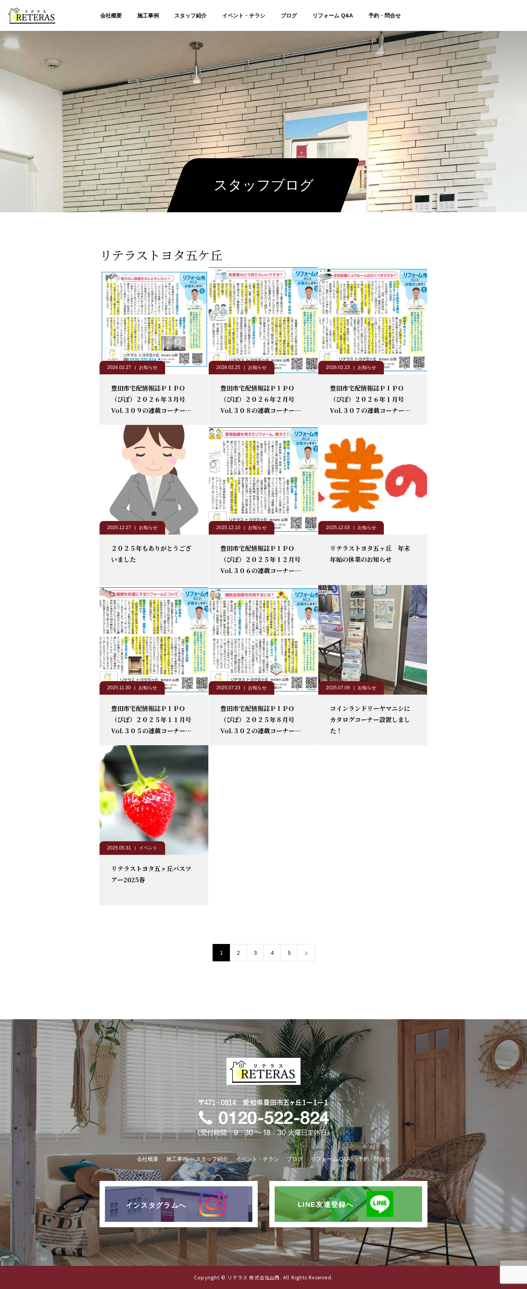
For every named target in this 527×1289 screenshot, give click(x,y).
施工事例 (148, 15)
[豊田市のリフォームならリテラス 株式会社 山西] (32, 15)
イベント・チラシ (243, 15)
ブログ (289, 15)
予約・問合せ (384, 15)
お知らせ (148, 367)
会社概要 (111, 15)
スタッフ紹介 (190, 15)
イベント (148, 848)
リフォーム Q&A (332, 15)
